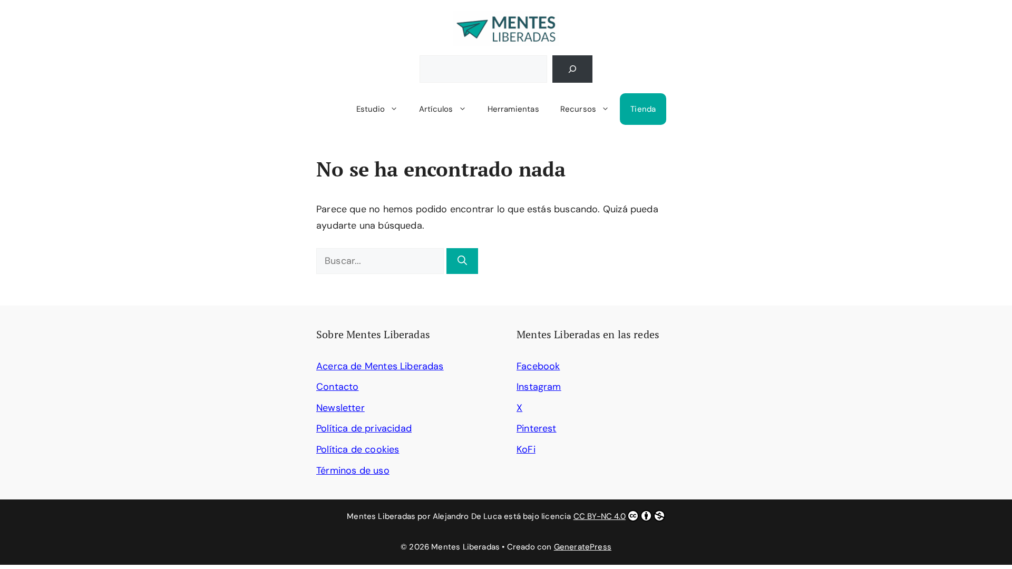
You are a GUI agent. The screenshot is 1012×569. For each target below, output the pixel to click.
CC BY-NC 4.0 (599, 516)
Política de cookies (357, 449)
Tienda (643, 109)
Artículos (436, 109)
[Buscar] (572, 69)
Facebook (538, 366)
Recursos (578, 109)
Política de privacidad (364, 428)
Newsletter (340, 407)
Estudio (370, 109)
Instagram (539, 386)
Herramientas (513, 109)
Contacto (337, 386)
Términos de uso (353, 470)
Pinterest (537, 428)
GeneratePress (582, 547)
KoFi (526, 449)
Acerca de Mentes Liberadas (380, 366)
